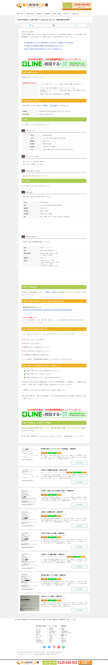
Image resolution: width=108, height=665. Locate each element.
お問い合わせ (75, 13)
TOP (43, 619)
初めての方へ (20, 13)
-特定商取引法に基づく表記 (66, 632)
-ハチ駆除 (50, 637)
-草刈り (50, 642)
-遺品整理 (50, 629)
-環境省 (62, 637)
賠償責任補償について (40, 640)
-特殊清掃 (50, 635)
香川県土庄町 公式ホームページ (54, 45)
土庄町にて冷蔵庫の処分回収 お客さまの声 (54, 470)
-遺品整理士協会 (64, 641)
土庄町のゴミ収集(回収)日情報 (34, 45)
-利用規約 (63, 629)
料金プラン (66, 13)
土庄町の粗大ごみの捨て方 (48, 42)
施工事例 (47, 13)
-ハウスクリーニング (52, 634)
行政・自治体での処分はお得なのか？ (36, 49)
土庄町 (59, 453)
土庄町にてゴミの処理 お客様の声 (51, 596)
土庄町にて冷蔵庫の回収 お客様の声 (52, 512)
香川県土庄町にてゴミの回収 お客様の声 (53, 575)
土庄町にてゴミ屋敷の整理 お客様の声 (52, 554)
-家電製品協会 (63, 640)
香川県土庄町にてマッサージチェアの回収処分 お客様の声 (58, 449)
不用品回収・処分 (52, 453)
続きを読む (80, 462)
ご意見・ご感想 (56, 13)
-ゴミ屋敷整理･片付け (53, 631)
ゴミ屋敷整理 (77, 556)
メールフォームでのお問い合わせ (77, 9)
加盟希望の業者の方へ (40, 642)
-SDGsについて (64, 638)
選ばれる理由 (30, 13)
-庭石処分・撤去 (52, 632)
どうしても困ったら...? (56, 49)
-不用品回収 (51, 628)
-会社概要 (63, 628)
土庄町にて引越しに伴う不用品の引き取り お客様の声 (57, 490)
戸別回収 (60, 42)
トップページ (38, 628)
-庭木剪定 (50, 640)
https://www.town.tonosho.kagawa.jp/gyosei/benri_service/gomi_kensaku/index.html (47, 309)
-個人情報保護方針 (64, 631)
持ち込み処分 (69, 42)
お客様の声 (39, 13)
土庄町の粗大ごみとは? (32, 42)
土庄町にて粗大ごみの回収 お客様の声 (52, 533)
